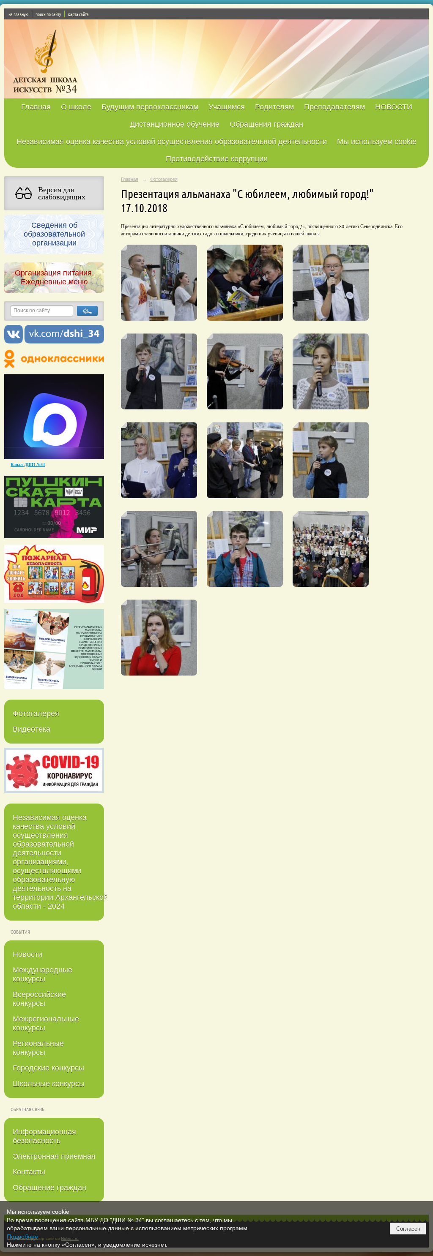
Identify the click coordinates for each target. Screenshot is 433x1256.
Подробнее (22, 1236)
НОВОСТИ (393, 107)
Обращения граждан (266, 124)
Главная (36, 107)
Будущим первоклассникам (149, 107)
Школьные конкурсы (49, 1083)
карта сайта (78, 14)
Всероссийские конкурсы (39, 999)
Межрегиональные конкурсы (46, 1023)
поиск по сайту (48, 14)
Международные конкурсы (42, 974)
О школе (76, 107)
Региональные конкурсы (38, 1048)
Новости (27, 954)
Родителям (274, 107)
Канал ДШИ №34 (28, 464)
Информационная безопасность (44, 1136)
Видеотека (31, 729)
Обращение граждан (49, 1187)
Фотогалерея (36, 713)
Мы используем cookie (377, 141)
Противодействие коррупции (217, 159)
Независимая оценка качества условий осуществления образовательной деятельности (171, 141)
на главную (18, 14)
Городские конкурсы (48, 1068)
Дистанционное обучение (174, 124)
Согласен (408, 1229)
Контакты (29, 1172)
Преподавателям (334, 107)
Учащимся (226, 107)
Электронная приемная (54, 1156)
